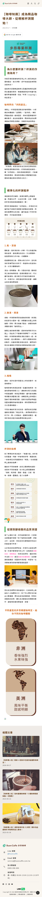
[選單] (38, 3)
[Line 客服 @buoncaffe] (4, 852)
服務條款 (30, 894)
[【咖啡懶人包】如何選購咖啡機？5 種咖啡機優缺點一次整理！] (21, 779)
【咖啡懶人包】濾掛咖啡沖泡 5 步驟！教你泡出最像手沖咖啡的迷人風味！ (20, 828)
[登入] (31, 3)
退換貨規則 (12, 894)
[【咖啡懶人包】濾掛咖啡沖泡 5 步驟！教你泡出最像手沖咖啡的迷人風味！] (21, 813)
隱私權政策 (22, 894)
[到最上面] (38, 893)
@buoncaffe (13, 853)
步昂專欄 (14, 28)
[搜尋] (35, 3)
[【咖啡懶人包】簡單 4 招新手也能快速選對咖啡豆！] (21, 746)
